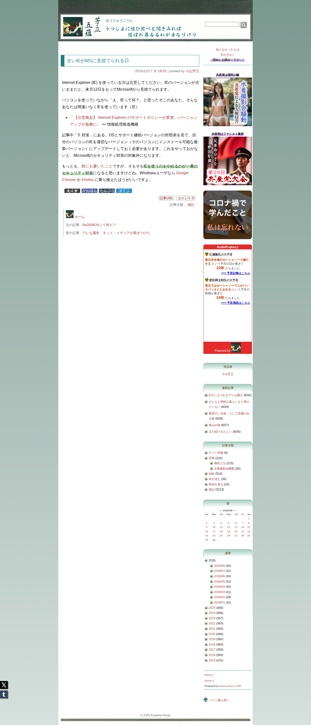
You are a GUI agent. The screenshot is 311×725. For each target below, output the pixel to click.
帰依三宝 (220, 463)
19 (228, 531)
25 (221, 535)
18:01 (162, 71)
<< (220, 510)
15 (248, 527)
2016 (212, 655)
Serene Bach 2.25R (230, 686)
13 (236, 527)
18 (221, 531)
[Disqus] (130, 306)
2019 (212, 639)
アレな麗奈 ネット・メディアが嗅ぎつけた (116, 233)
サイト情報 (216, 452)
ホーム (79, 217)
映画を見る (216, 484)
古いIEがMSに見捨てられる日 (98, 60)
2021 (212, 628)
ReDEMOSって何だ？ (99, 225)
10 (214, 527)
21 (242, 531)
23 (206, 535)
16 (206, 531)
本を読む (214, 479)
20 (236, 531)
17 (214, 531)
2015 (212, 660)
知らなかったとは (227, 52)
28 (242, 535)
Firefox (88, 180)
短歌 (212, 473)
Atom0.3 (209, 680)
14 (242, 527)
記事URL (166, 198)
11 (221, 527)
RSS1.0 (209, 675)
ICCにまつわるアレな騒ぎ (226, 395)
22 (248, 531)
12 (228, 527)
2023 (212, 618)
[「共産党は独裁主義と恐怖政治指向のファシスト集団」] (227, 184)
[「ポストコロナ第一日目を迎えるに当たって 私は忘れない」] (227, 238)
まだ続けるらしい (220, 431)
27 (236, 535)
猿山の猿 (214, 425)
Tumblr (4, 693)
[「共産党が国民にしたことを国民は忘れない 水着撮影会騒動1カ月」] (227, 125)
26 (228, 535)
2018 (212, 644)
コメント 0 (186, 198)
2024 (212, 613)
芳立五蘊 (78, 23)
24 (214, 535)
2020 (212, 634)
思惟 (212, 458)
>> (234, 510)
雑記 (191, 205)
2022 (212, 623)
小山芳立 (192, 71)
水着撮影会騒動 (224, 468)
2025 (212, 608)
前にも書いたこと (96, 166)
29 (248, 535)
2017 (212, 649)
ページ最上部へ (219, 700)
